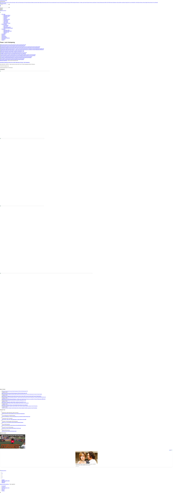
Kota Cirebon (6, 22)
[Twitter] (2, 473)
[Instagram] (2, 474)
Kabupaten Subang (7, 15)
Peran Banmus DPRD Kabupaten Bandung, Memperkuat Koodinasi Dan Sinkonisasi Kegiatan (15, 57)
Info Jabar (3, 14)
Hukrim (3, 39)
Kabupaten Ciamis (7, 19)
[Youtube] (2, 476)
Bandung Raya (4, 24)
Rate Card (3, 481)
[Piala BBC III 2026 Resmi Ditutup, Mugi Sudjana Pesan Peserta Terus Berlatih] (13, 52)
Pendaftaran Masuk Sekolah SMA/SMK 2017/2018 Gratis (11, 428)
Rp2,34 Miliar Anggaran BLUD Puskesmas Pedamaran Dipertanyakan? (12, 59)
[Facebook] (2, 472)
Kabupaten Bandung (7, 27)
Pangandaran (6, 20)
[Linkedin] (2, 475)
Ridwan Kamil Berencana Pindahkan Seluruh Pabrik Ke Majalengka (13, 413)
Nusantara (3, 29)
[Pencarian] (0, 6)
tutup (1, 8)
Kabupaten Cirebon (7, 23)
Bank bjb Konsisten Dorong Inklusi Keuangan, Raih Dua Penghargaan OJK (12, 2)
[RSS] (2, 478)
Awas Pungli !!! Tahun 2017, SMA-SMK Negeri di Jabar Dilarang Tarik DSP (14, 419)
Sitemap (3, 482)
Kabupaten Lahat (7, 30)
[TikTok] (2, 477)
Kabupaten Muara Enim (8, 31)
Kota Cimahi (6, 26)
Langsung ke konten (3, 0)
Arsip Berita (4, 485)
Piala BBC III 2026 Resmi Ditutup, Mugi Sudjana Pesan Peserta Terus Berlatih (145, 2)
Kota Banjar (6, 17)
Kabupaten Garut (7, 16)
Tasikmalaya (6, 21)
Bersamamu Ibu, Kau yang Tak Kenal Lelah (9, 431)
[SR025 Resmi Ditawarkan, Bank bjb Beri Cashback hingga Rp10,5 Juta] (12, 50)
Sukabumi (5, 18)
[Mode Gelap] (0, 5)
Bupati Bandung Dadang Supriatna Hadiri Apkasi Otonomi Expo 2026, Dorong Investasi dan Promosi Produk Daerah (45, 2)
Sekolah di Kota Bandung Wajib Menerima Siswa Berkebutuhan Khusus (14, 425)
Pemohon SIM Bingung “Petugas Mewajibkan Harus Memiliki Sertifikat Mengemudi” (16, 416)
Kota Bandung (6, 25)
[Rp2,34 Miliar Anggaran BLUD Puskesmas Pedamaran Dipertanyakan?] (12, 58)
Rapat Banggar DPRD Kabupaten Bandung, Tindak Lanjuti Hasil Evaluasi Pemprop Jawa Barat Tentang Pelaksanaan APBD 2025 (86, 2)
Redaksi (3, 479)
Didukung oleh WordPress (4, 484)
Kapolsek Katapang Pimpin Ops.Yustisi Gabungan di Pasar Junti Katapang (15, 62)
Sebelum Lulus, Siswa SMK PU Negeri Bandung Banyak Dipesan (12, 422)
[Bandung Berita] (3, 3)
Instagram (3, 486)
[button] (9, 4)
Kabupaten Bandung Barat (8, 28)
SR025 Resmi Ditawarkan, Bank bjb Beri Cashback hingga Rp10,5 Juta (120, 2)
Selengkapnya (2, 69)
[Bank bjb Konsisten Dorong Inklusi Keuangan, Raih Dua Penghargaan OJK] (13, 44)
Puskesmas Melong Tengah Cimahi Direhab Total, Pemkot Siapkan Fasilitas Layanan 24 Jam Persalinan (17, 55)
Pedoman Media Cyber (6, 480)
